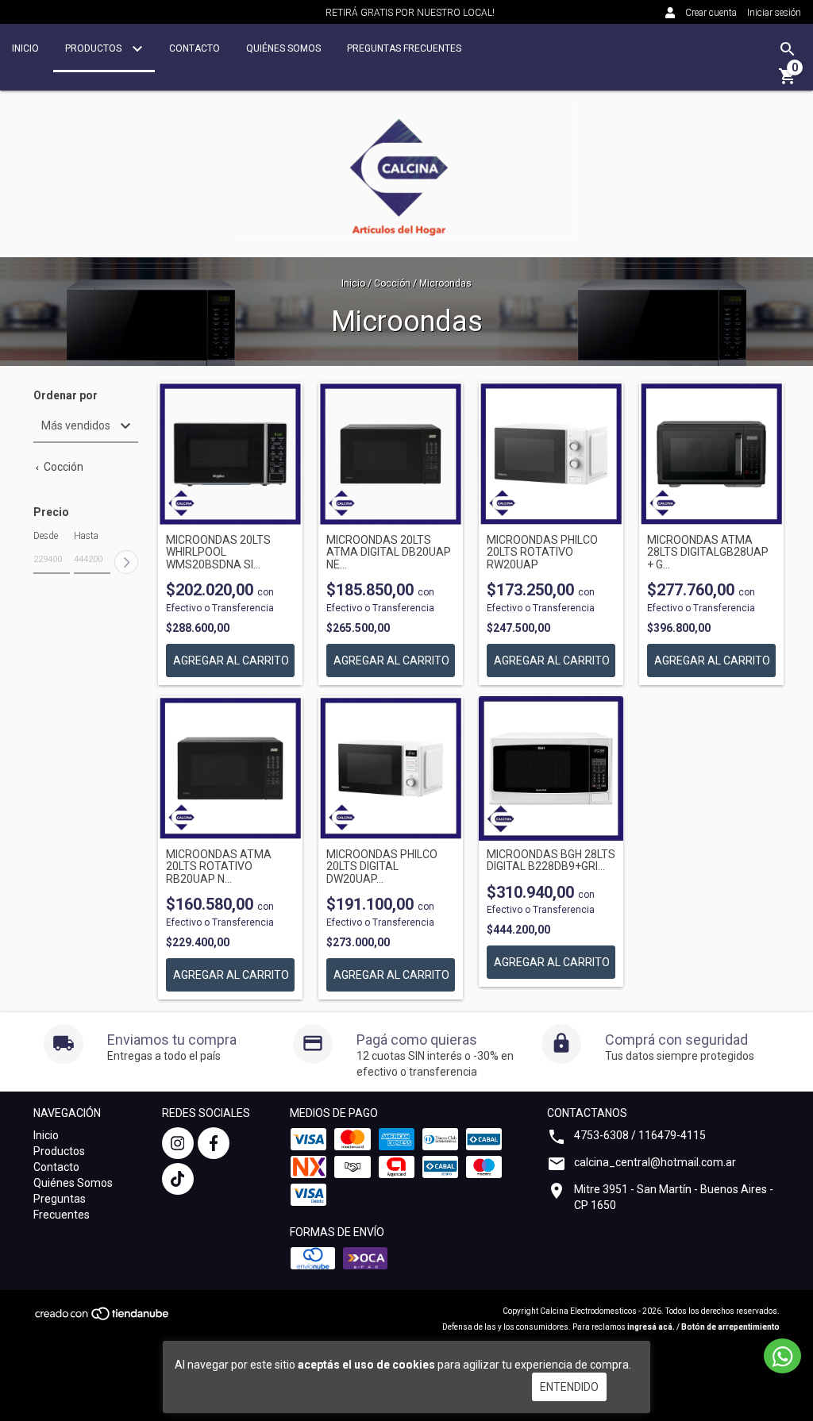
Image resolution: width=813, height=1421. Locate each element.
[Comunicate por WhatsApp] (782, 1355)
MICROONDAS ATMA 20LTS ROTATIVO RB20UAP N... (219, 867)
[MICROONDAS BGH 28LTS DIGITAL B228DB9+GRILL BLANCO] (551, 768)
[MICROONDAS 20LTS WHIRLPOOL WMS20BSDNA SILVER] (230, 454)
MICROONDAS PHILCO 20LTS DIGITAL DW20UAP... (381, 867)
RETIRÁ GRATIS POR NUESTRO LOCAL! (410, 12)
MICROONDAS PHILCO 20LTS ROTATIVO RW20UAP (542, 552)
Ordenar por (65, 396)
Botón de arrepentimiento (730, 1327)
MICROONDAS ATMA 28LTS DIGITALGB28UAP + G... (708, 552)
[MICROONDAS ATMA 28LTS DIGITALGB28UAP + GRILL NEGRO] (711, 454)
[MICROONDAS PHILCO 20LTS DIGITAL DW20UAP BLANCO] (390, 768)
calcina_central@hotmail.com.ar (655, 1162)
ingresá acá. (651, 1327)
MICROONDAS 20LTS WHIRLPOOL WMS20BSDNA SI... (218, 552)
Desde (45, 535)
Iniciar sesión (774, 12)
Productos (94, 48)
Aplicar (126, 562)
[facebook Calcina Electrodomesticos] (213, 1143)
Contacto (194, 48)
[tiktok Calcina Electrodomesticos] (178, 1179)
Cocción (392, 283)
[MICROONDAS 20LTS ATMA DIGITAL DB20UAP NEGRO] (390, 454)
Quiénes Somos (283, 48)
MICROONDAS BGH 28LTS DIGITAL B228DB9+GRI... (551, 860)
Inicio (25, 48)
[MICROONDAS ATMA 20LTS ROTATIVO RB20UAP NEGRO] (230, 768)
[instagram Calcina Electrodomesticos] (178, 1143)
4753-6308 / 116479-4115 (640, 1135)
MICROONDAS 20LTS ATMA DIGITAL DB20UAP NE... (388, 552)
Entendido (569, 1387)
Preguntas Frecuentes (404, 48)
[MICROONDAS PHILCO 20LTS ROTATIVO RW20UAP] (551, 454)
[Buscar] (787, 49)
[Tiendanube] (102, 1319)
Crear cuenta (711, 12)
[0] (787, 81)
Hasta (86, 535)
